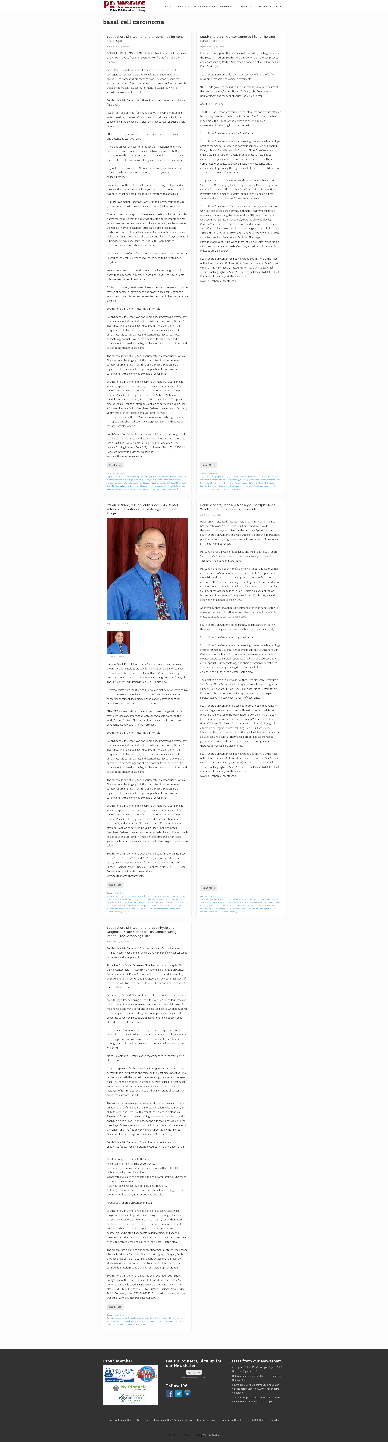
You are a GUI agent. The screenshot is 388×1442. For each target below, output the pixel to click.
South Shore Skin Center (171, 486)
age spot (140, 476)
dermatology (139, 479)
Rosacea (118, 486)
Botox (172, 476)
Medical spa (167, 479)
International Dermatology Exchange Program (152, 899)
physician (158, 483)
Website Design (211, 1435)
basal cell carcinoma (161, 476)
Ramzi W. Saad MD (170, 483)
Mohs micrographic (114, 1321)
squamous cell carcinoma (117, 489)
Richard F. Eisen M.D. (156, 1321)
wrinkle (176, 489)
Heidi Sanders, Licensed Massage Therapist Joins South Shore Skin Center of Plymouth (237, 507)
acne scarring (120, 476)
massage (158, 479)
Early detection (156, 1318)
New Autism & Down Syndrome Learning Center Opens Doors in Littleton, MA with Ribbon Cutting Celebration (255, 1388)
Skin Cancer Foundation (167, 905)
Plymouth (126, 1321)
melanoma (177, 479)
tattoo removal (133, 489)
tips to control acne (164, 489)
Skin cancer (134, 486)
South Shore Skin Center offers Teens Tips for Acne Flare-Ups (145, 39)
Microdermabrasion (114, 483)
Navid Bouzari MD (146, 483)
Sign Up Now (194, 1372)
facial (147, 479)
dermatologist (128, 479)
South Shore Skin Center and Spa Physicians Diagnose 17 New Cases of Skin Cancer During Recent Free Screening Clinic (142, 932)
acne (112, 476)
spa (183, 486)
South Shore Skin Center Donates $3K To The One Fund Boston (237, 39)
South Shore (132, 1324)
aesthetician (131, 476)
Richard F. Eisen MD (258, 483)
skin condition (145, 486)
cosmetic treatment (114, 479)
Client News (119, 473)
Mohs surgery (133, 483)
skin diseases (156, 486)
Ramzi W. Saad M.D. (139, 1321)
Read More (116, 465)
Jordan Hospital (168, 1318)
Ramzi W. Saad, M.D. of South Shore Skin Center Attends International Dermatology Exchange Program (142, 509)
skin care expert (121, 1324)
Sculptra (125, 486)
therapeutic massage (148, 489)
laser (152, 479)
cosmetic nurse (181, 476)
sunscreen (142, 1324)
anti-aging (148, 476)
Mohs (125, 483)
